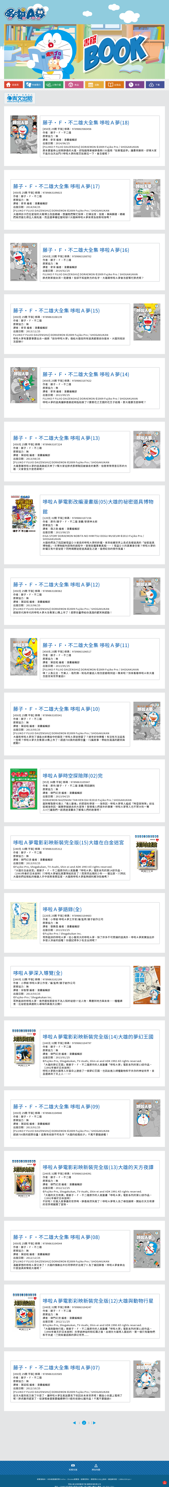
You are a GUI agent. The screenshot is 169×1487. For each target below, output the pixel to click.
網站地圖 (96, 1469)
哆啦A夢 (25, 14)
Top (164, 1482)
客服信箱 (73, 1469)
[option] (84, 51)
